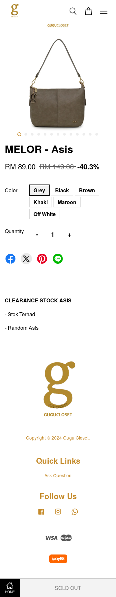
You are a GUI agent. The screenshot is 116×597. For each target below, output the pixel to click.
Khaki (41, 202)
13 (97, 134)
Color (11, 190)
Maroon (67, 202)
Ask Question (58, 475)
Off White (45, 214)
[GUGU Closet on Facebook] (41, 514)
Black (62, 190)
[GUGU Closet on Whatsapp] (74, 514)
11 (84, 134)
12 (90, 134)
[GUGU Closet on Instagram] (58, 514)
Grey (39, 190)
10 (77, 134)
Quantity (14, 231)
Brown (87, 190)
